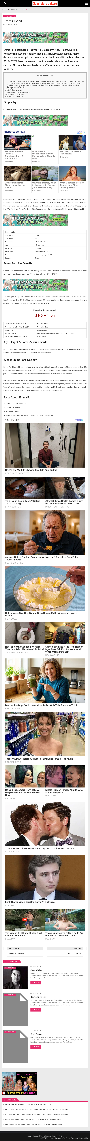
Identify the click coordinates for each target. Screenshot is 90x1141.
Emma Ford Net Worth (13, 91)
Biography (9, 89)
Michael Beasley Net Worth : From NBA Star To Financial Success (28, 1104)
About (29, 1136)
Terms (42, 1136)
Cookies (49, 1136)
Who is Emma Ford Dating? (15, 94)
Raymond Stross (38, 997)
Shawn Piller (36, 970)
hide (51, 75)
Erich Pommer (36, 1034)
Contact (36, 1136)
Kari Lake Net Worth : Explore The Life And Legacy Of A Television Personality (33, 1119)
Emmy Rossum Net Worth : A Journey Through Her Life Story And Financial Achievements (38, 1109)
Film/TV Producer (9, 16)
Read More (36, 982)
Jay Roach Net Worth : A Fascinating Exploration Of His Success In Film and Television (36, 1114)
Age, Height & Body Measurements (17, 92)
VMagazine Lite (82, 1138)
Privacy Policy (58, 1136)
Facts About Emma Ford (14, 96)
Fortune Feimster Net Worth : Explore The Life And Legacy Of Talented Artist (33, 1124)
